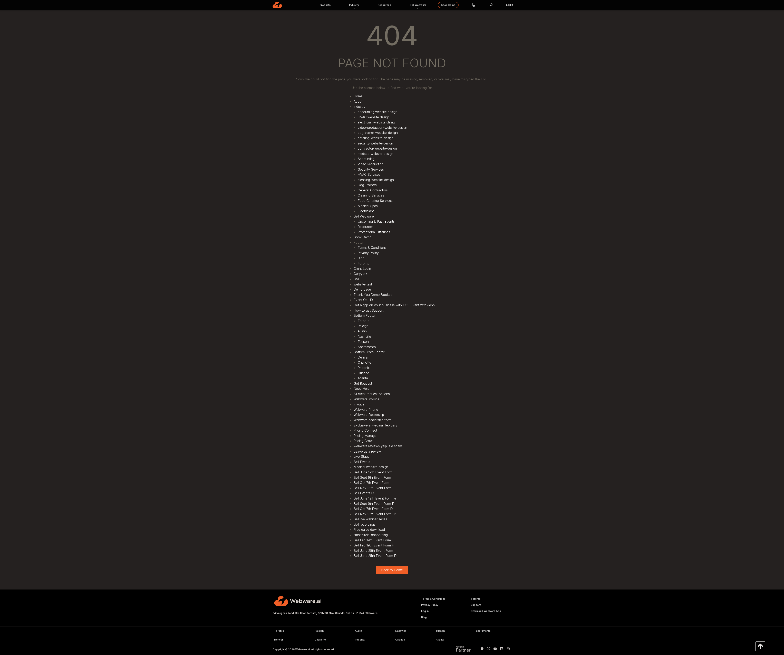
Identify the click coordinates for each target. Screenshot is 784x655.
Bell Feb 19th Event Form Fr (374, 545)
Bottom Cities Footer (369, 352)
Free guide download (369, 529)
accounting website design (377, 112)
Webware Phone (366, 409)
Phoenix (364, 368)
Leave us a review (367, 451)
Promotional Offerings (374, 232)
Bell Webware (364, 216)
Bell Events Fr (364, 493)
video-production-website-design (382, 127)
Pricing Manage (365, 436)
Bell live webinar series (370, 519)
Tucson (363, 342)
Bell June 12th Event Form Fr (375, 498)
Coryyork (360, 274)
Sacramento (367, 347)
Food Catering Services (375, 201)
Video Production (370, 164)
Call (356, 279)
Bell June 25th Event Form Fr (375, 556)
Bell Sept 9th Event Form (372, 477)
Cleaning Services (371, 195)
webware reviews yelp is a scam (378, 446)
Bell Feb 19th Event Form (372, 540)
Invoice (359, 404)
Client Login (362, 268)
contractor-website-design (377, 148)
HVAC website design (374, 117)
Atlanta (363, 378)
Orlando (363, 373)
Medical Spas (368, 206)
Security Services (371, 169)
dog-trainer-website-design (378, 133)
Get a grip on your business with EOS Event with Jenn (394, 305)
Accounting (366, 159)
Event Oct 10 (363, 300)
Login (509, 4)
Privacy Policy (368, 253)
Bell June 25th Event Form (373, 550)
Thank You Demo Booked (373, 295)
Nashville (364, 336)
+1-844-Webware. (366, 613)
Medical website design (371, 467)
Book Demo (363, 237)
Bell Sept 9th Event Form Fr (374, 504)
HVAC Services (369, 174)
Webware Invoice (366, 399)
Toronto (364, 263)
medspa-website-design (375, 154)
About (358, 101)
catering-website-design (375, 138)
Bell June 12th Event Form (373, 472)
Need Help (361, 388)
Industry (359, 106)
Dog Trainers (367, 185)
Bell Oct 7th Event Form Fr (373, 509)
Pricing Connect (365, 430)
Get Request (363, 383)
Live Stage (362, 456)
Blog (361, 258)
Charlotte (364, 362)
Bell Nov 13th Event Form (373, 488)
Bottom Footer (364, 315)
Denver (363, 357)
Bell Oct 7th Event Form (371, 483)
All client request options (372, 394)
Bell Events (362, 462)
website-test (363, 284)
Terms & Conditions (372, 247)
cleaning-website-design (376, 180)
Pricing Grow (363, 441)
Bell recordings (364, 524)
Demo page (362, 289)
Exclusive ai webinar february (375, 425)
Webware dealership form (372, 420)
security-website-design (375, 143)
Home (358, 96)
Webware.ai (302, 649)
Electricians (366, 211)
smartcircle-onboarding (371, 535)
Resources (365, 227)
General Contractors (373, 190)
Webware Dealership (369, 415)
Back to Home (392, 570)
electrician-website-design (377, 122)
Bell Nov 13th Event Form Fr (374, 514)
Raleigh (363, 326)
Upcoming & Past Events (376, 221)
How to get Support (368, 310)
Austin (362, 331)
